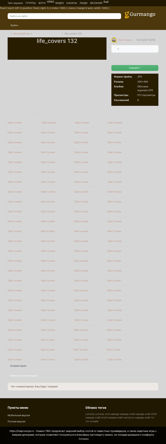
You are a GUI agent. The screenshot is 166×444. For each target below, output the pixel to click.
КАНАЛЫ (71, 3)
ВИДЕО (59, 3)
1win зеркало (15, 3)
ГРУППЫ (31, 3)
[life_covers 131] (57, 52)
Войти (14, 25)
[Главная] (9, 34)
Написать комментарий (23, 375)
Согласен (84, 439)
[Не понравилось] (121, 49)
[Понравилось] (115, 49)
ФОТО (42, 3)
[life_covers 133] (57, 48)
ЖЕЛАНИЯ (96, 3)
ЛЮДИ (83, 3)
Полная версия (16, 421)
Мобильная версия (19, 415)
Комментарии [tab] (18, 365)
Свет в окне (125, 39)
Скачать (134, 67)
